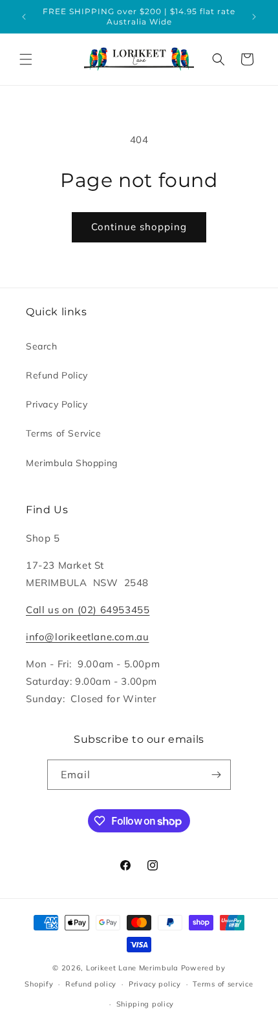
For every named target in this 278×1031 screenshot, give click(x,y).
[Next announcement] (254, 17)
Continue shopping (139, 227)
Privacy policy (155, 983)
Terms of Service (64, 433)
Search (42, 346)
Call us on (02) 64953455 (87, 610)
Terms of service (223, 983)
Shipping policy (145, 1003)
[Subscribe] (216, 775)
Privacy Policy (56, 404)
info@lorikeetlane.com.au (87, 637)
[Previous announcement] (24, 17)
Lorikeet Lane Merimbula (132, 967)
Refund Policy (57, 375)
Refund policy (90, 983)
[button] (26, 59)
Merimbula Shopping (72, 463)
